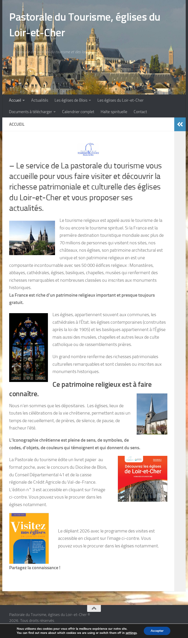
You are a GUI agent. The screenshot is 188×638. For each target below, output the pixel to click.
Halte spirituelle (114, 111)
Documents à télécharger (30, 111)
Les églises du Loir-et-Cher (120, 100)
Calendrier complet (78, 111)
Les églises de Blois (71, 100)
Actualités (39, 100)
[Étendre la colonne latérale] (180, 124)
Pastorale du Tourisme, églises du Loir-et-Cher (84, 24)
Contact (140, 111)
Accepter (157, 631)
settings (131, 633)
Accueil (15, 100)
